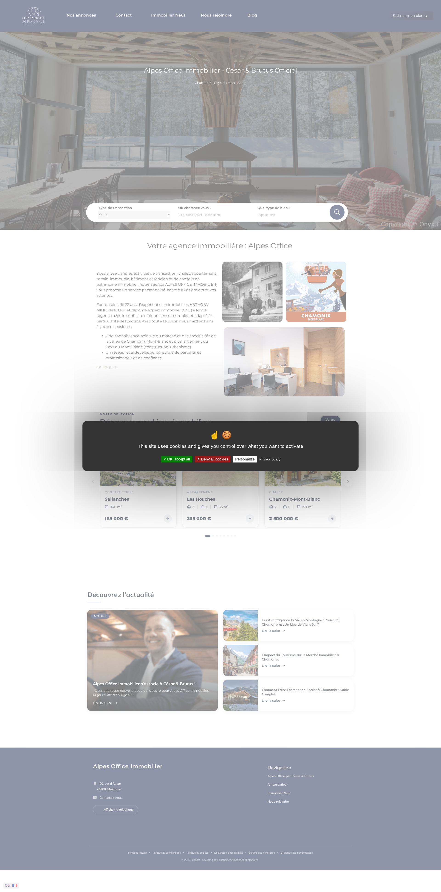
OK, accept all (178, 459)
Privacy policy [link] (269, 459)
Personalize (245, 459)
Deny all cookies (214, 459)
